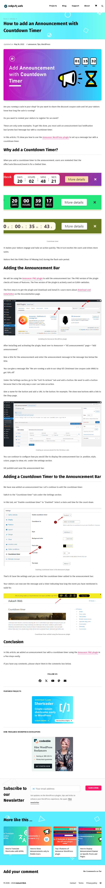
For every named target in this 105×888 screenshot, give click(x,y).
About (87, 6)
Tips (38, 44)
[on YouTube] (52, 680)
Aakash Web (13, 6)
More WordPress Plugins (63, 720)
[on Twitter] (46, 680)
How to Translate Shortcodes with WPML (14, 850)
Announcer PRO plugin (32, 278)
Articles (12, 19)
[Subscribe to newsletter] (65, 680)
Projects (53, 6)
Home (6, 19)
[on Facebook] (40, 680)
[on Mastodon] (59, 680)
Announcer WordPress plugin (56, 137)
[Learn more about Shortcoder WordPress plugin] (52, 723)
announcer (32, 44)
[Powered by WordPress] (100, 883)
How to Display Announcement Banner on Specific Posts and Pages (89, 853)
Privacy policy (91, 883)
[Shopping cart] (96, 6)
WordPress (45, 44)
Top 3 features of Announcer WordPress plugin (64, 851)
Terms (81, 883)
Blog (64, 6)
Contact (73, 883)
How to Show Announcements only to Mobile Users (39, 851)
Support (75, 6)
